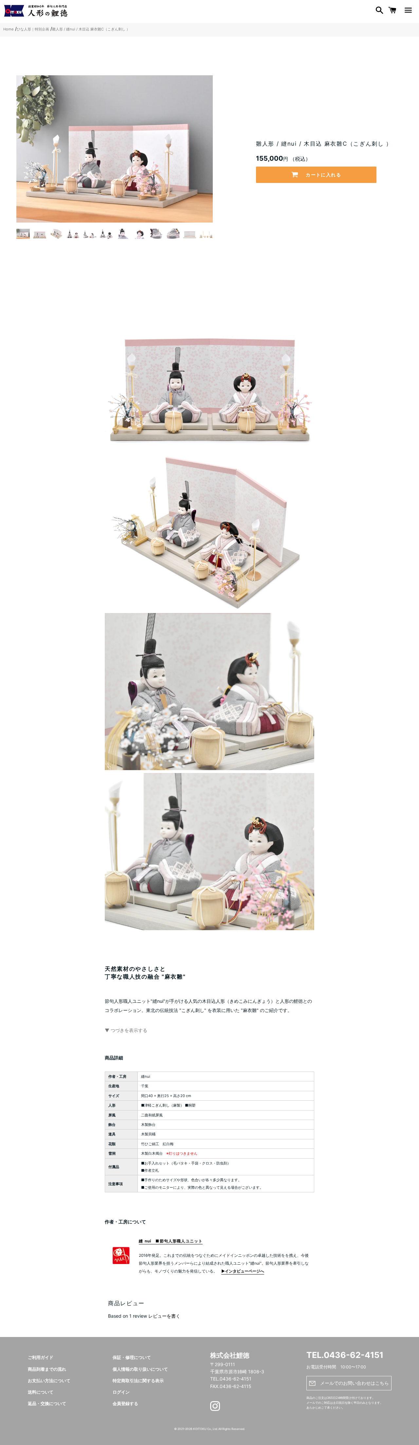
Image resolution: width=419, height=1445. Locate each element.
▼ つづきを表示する (126, 1030)
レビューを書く (164, 1316)
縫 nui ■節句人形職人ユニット (171, 1240)
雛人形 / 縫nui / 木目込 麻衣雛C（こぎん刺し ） (91, 29)
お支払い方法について (49, 1380)
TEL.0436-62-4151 (344, 1355)
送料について (40, 1392)
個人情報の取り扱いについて (140, 1369)
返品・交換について (47, 1403)
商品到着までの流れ (47, 1369)
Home (8, 29)
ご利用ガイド (40, 1357)
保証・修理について (132, 1357)
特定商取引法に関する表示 (138, 1380)
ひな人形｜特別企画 (33, 29)
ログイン (121, 1392)
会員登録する (125, 1403)
